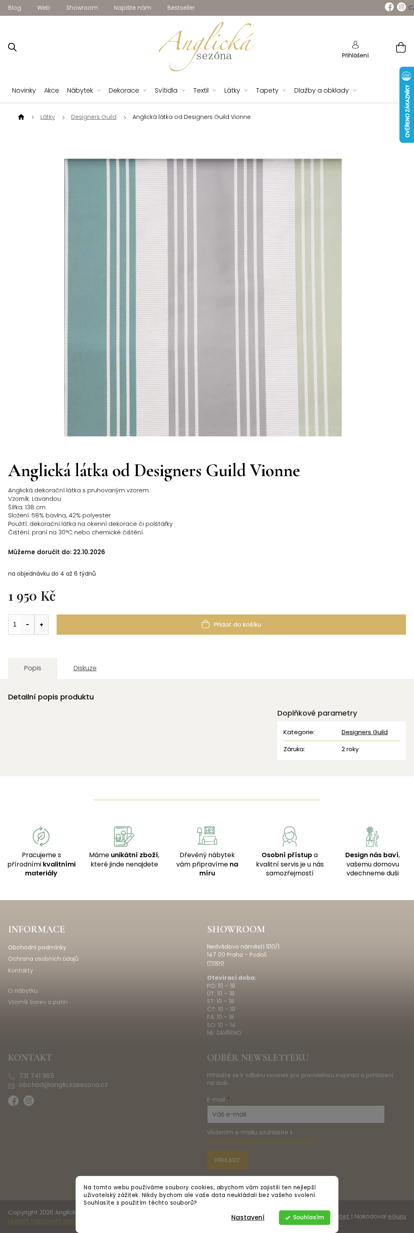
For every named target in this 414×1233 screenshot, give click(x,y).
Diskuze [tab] (85, 668)
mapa (215, 962)
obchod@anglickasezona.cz (63, 1084)
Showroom (82, 8)
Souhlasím (308, 1217)
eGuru (397, 1216)
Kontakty (20, 971)
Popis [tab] (32, 668)
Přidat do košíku (237, 624)
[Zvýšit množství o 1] (41, 624)
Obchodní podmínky (37, 947)
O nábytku (23, 991)
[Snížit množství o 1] (27, 624)
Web (43, 8)
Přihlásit (227, 1160)
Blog (14, 8)
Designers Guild (365, 732)
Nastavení (247, 1217)
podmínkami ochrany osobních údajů (260, 1140)
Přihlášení (355, 55)
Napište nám (132, 8)
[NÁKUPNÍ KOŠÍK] (391, 47)
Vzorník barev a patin (38, 1002)
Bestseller (181, 8)
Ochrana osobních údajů (43, 959)
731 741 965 (36, 1076)
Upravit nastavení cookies (47, 1220)
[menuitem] (24, 90)
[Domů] (20, 117)
